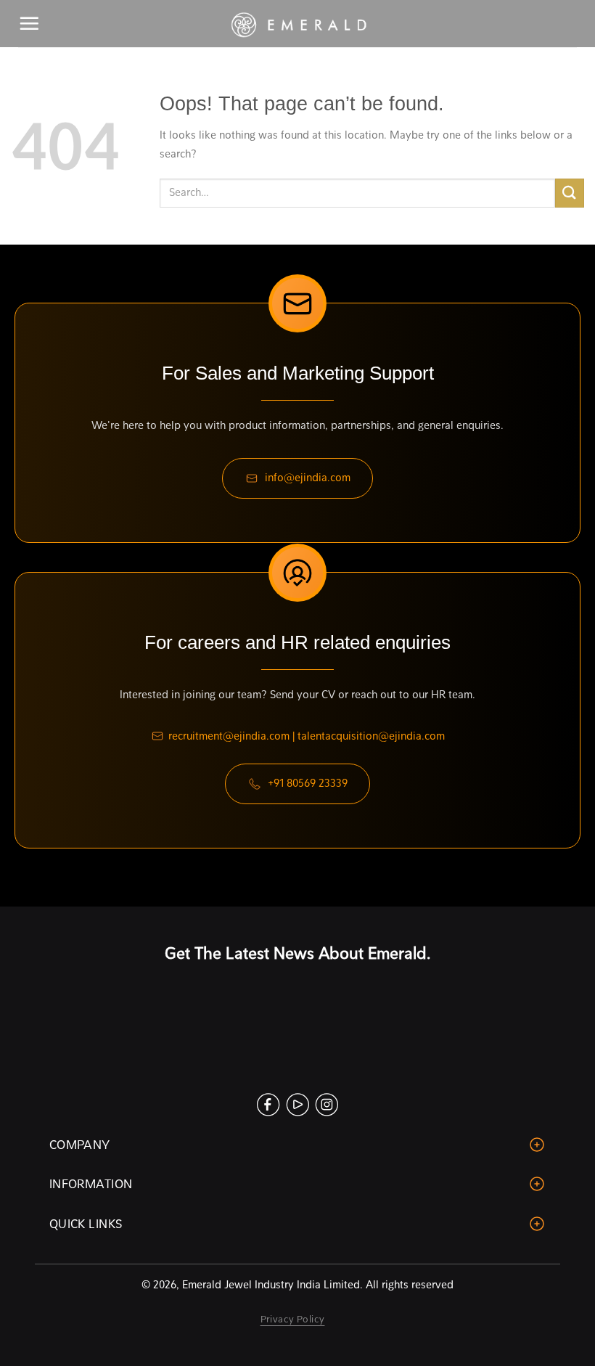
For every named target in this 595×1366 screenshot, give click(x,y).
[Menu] (30, 23)
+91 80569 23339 (308, 783)
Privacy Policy (292, 1319)
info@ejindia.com (307, 477)
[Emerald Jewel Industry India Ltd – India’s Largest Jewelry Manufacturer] (297, 24)
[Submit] (569, 193)
